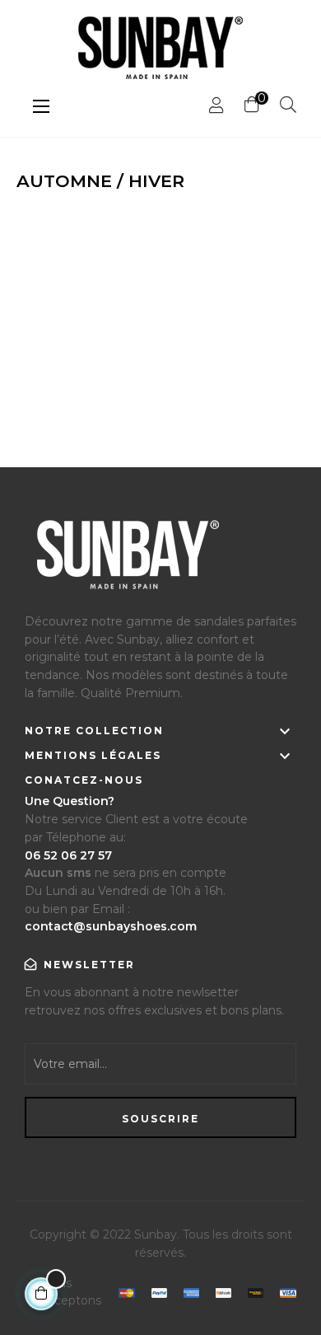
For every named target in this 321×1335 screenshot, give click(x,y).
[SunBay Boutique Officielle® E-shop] (125, 562)
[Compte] (216, 105)
